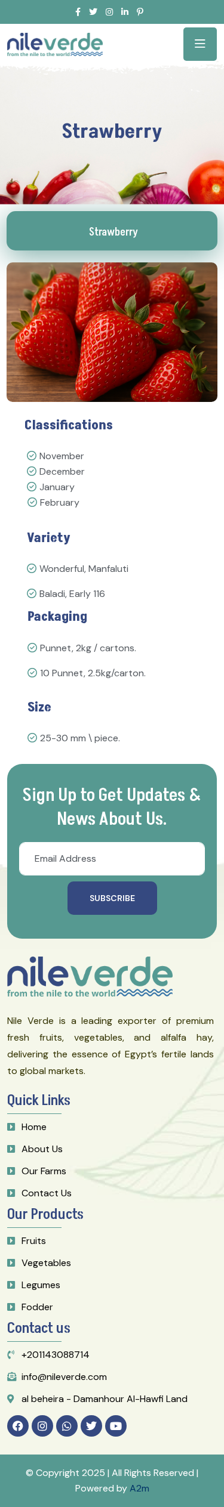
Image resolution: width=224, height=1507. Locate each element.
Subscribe (112, 898)
